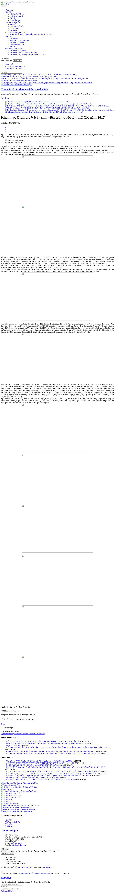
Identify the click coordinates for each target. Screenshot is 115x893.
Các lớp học (14, 28)
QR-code (5, 849)
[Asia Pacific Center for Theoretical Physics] (17, 811)
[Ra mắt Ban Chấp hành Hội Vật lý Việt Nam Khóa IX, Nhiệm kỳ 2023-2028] (29, 77)
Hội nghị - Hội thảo (17, 26)
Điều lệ (12, 18)
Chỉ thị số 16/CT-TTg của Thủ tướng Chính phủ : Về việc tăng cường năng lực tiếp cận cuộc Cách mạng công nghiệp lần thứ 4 (51, 751)
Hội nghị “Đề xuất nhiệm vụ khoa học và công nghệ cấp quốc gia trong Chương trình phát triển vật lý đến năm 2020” (48, 775)
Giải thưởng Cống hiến (18, 50)
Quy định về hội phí (17, 44)
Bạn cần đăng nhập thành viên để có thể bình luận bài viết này (23, 734)
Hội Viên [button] (8, 36)
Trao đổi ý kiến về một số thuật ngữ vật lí (24, 89)
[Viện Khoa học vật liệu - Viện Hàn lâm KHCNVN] (20, 805)
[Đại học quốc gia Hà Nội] (11, 793)
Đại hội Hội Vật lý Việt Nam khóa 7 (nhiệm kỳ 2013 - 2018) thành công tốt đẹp (34, 765)
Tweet (3, 724)
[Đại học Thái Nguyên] (9, 803)
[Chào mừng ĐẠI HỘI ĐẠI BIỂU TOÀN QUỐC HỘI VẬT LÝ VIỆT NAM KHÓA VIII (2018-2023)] (39, 74)
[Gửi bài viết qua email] (5, 127)
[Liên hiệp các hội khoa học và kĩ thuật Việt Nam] (19, 787)
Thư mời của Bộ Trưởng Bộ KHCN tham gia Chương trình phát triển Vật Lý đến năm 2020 (39, 761)
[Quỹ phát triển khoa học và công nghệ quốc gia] (18, 791)
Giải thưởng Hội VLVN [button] (14, 48)
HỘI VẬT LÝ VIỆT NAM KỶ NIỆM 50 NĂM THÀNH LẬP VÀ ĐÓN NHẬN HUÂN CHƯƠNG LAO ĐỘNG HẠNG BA (52, 771)
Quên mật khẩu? (7, 891)
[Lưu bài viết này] (5, 131)
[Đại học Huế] (6, 801)
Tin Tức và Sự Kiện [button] (12, 22)
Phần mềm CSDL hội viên (19, 40)
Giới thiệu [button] (9, 12)
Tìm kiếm (8, 824)
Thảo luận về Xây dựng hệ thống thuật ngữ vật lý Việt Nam (31, 34)
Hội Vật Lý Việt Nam (17, 14)
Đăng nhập (14, 38)
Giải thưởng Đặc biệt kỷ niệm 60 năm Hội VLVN (27, 54)
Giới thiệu (8, 820)
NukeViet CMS (47, 867)
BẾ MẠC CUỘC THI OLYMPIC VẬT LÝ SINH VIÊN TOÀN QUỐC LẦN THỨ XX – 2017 (41, 779)
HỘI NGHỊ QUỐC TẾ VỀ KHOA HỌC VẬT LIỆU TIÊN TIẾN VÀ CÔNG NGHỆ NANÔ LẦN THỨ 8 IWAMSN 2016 (51, 773)
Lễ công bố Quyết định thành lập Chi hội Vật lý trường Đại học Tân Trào (32, 777)
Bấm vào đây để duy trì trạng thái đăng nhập (37, 873)
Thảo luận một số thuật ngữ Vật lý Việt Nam (55, 102)
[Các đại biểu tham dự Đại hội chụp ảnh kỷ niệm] (19, 81)
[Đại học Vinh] (6, 799)
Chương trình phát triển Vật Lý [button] (16, 32)
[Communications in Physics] (11, 785)
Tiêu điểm (13, 24)
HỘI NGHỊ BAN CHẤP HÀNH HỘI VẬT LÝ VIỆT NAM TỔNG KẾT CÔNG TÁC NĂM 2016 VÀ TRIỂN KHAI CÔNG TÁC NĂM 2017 (58, 747)
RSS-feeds (9, 826)
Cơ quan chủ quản (9, 830)
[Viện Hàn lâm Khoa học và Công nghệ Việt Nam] (19, 783)
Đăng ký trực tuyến (17, 42)
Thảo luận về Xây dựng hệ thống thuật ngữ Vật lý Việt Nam (71, 104)
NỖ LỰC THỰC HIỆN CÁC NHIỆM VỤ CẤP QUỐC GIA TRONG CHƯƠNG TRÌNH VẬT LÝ (42, 741)
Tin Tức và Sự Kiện (12, 822)
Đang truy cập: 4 (7, 853)
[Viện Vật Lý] (6, 789)
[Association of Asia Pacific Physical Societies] (18, 809)
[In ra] (5, 129)
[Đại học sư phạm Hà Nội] (11, 797)
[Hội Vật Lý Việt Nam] (9, 2)
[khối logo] (5, 4)
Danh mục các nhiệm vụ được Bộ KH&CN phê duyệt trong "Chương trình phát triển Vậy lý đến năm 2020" (44, 743)
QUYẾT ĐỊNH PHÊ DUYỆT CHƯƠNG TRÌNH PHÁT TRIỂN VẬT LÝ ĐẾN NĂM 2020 (40, 763)
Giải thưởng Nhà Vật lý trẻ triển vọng (23, 52)
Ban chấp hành (15, 20)
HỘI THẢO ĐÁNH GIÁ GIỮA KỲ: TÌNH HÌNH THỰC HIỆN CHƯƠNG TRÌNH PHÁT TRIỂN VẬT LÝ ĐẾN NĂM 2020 (57, 107)
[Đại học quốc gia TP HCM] (11, 795)
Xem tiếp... (5, 98)
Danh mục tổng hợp (13, 745)
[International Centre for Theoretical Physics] (17, 807)
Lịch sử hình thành (16, 16)
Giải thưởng (14, 30)
